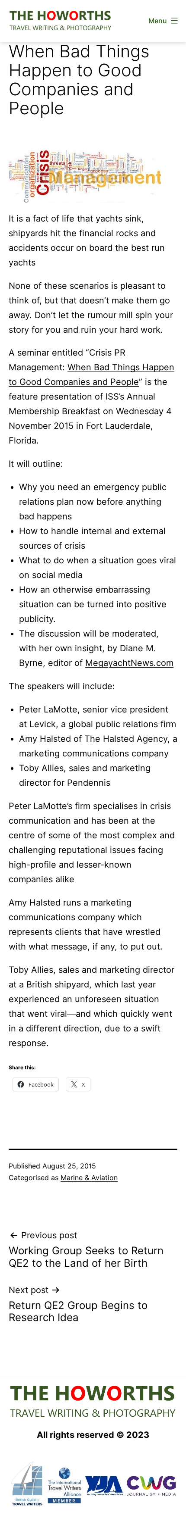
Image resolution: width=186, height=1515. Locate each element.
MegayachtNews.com (129, 663)
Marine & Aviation (89, 1177)
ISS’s (115, 396)
